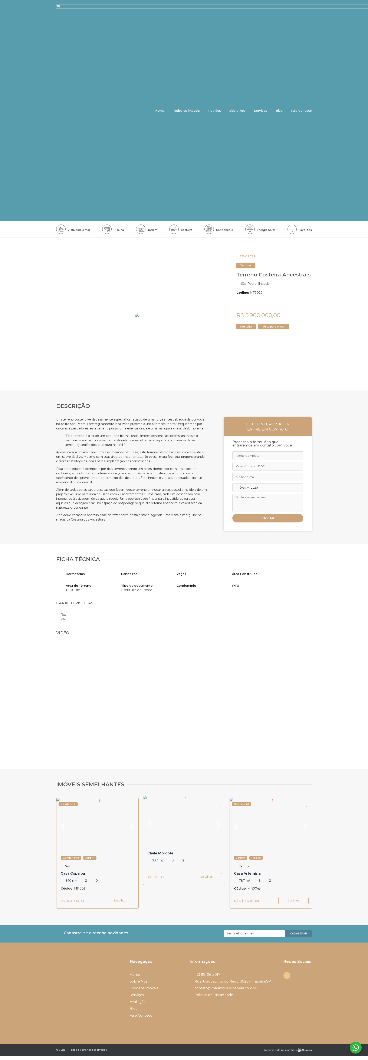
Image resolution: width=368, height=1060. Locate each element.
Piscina (119, 230)
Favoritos (305, 230)
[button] (120, 900)
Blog (279, 111)
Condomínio (224, 230)
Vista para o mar (79, 230)
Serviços (260, 111)
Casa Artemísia (247, 873)
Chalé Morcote (160, 853)
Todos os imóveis (186, 111)
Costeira (186, 230)
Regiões (214, 111)
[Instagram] (286, 975)
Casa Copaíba (73, 873)
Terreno (245, 265)
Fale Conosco (301, 111)
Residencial (68, 804)
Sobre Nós (237, 111)
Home (160, 111)
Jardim (152, 230)
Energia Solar (266, 230)
